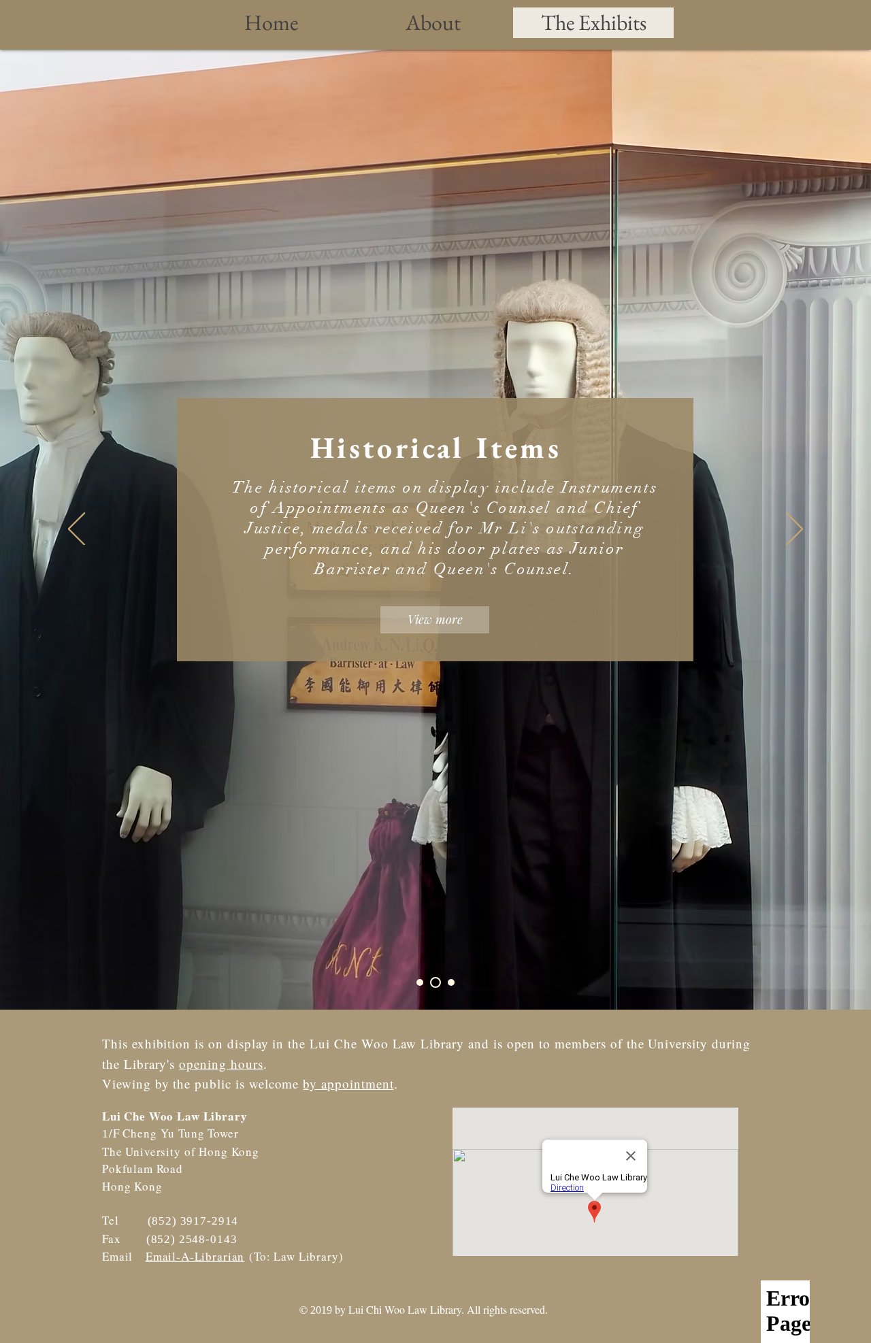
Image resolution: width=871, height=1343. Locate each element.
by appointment (348, 1083)
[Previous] (76, 530)
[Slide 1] (419, 982)
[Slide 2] (435, 982)
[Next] (794, 530)
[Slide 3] (451, 982)
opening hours (221, 1063)
